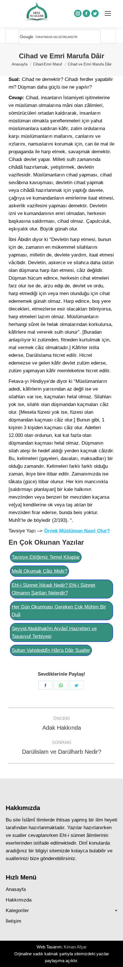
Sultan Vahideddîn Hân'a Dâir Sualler (51, 650)
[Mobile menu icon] (107, 13)
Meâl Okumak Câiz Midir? (39, 571)
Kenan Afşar (75, 946)
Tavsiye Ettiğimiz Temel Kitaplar (46, 557)
